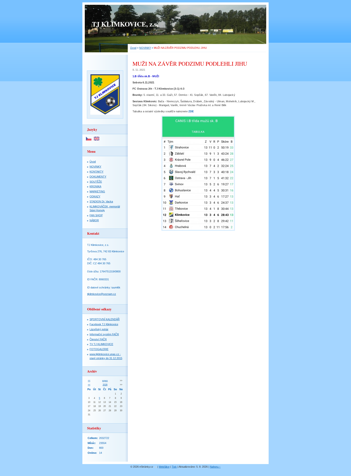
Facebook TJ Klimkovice (104, 324)
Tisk (174, 466)
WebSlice (164, 466)
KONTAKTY (96, 171)
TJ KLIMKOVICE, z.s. (125, 24)
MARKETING (97, 191)
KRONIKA (95, 186)
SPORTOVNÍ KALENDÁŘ (105, 319)
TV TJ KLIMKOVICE (101, 344)
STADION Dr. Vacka (101, 201)
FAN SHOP (96, 215)
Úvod (133, 47)
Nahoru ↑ (215, 466)
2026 (105, 385)
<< (89, 380)
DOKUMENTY (98, 176)
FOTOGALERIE (99, 349)
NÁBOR (94, 220)
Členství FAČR (98, 339)
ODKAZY (95, 196)
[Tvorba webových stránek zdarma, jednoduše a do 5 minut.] (155, 467)
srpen (105, 380)
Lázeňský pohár (99, 329)
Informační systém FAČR (104, 334)
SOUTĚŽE (96, 181)
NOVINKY (145, 47)
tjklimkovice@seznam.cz (101, 293)
